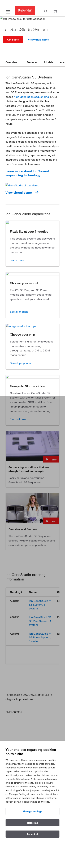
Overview (12, 62)
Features (32, 62)
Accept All (32, 834)
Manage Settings (32, 811)
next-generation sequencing (31, 96)
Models (48, 62)
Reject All (32, 822)
